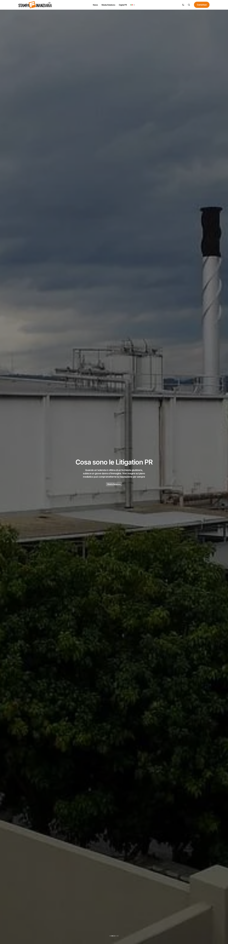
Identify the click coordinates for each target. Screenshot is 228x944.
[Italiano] (133, 5)
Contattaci (202, 5)
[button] (183, 4)
